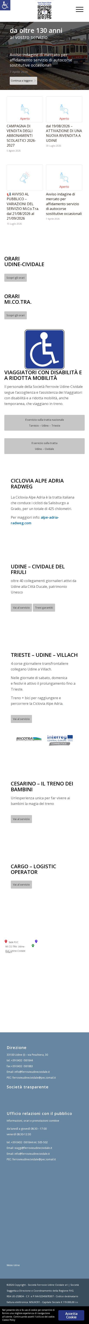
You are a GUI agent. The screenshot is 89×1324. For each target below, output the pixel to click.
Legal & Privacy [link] (15, 1297)
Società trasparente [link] (28, 1076)
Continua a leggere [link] (22, 70)
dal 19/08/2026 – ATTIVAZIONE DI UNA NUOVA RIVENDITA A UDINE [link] (64, 123)
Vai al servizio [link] (21, 597)
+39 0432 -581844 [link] (22, 1050)
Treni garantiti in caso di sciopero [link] (41, 54)
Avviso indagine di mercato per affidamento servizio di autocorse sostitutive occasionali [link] (64, 193)
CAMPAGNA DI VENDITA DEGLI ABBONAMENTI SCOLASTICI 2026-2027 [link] (21, 125)
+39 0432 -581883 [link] (22, 1056)
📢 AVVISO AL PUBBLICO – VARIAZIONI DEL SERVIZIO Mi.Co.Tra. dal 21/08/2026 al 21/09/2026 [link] (23, 195)
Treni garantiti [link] (44, 597)
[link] (5, 5)
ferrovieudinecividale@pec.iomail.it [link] (34, 1067)
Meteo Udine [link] (13, 1254)
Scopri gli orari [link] (15, 267)
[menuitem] (76, 9)
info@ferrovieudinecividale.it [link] (32, 1061)
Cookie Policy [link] (35, 1297)
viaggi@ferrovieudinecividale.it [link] (33, 1137)
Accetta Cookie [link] (71, 1315)
